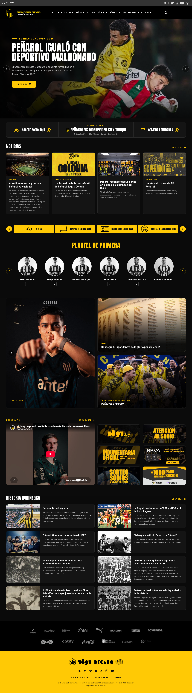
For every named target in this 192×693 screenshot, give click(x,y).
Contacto (117, 677)
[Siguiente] (185, 69)
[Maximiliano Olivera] (136, 266)
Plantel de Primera (96, 245)
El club (55, 12)
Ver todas (177, 147)
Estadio (145, 12)
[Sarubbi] (116, 630)
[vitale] (47, 641)
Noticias (91, 12)
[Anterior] (6, 69)
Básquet (114, 12)
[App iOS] (79, 670)
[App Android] (85, 670)
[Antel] (83, 630)
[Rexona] (33, 630)
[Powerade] (156, 630)
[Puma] (99, 630)
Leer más (22, 84)
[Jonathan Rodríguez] (82, 266)
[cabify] (68, 641)
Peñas (79, 12)
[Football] (145, 641)
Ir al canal (85, 420)
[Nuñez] (49, 630)
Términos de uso (101, 677)
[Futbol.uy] (127, 641)
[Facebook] (96, 670)
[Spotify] (90, 670)
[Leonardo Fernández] (164, 266)
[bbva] (66, 630)
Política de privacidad (81, 677)
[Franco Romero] (27, 266)
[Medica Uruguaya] (108, 641)
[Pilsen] (135, 630)
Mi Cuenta (9, 3)
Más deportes (129, 12)
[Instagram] (106, 670)
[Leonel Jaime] (109, 266)
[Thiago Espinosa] (54, 266)
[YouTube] (112, 670)
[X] (101, 671)
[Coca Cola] (89, 641)
